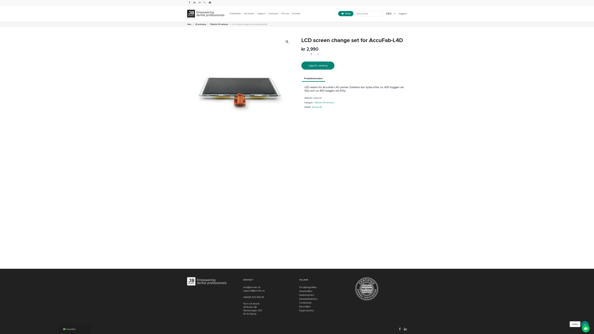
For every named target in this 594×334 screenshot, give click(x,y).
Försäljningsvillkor (308, 287)
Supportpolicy (306, 310)
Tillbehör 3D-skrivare (219, 24)
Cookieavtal (305, 302)
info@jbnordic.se (251, 287)
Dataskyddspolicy (308, 299)
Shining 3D (317, 107)
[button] (287, 42)
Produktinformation (313, 78)
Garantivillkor (305, 291)
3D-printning (200, 24)
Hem (189, 24)
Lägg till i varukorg (317, 65)
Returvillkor (305, 306)
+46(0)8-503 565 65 (253, 297)
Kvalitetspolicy (306, 295)
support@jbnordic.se (254, 290)
